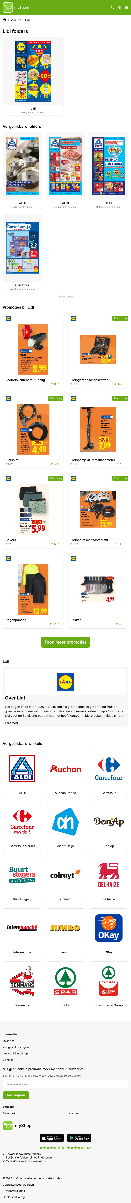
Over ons (8, 1040)
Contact (8, 1059)
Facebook (9, 1113)
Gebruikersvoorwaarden (18, 1184)
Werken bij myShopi (15, 1053)
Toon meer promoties (65, 642)
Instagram (73, 1113)
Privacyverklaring (14, 1190)
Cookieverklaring (14, 1197)
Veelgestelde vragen (16, 1047)
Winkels (16, 20)
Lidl (27, 20)
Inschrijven (16, 1095)
